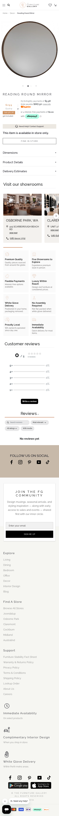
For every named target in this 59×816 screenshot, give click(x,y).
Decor (6, 580)
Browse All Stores (13, 608)
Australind (9, 640)
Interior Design (11, 586)
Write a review (29, 401)
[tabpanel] (29, 432)
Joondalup (9, 613)
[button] (29, 365)
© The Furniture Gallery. (29, 794)
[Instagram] (20, 462)
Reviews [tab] (30, 413)
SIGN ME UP (29, 534)
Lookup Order (11, 683)
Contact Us (29, 800)
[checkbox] (27, 428)
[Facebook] (11, 462)
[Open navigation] (3, 5)
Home (5, 13)
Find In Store (29, 141)
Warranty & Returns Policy (18, 662)
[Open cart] (55, 5)
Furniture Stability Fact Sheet (20, 656)
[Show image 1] (28, 86)
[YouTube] (39, 462)
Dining (7, 565)
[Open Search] (8, 5)
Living (6, 559)
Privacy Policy (11, 667)
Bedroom (8, 570)
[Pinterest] (29, 462)
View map (13, 233)
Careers (7, 694)
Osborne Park (11, 618)
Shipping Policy (12, 678)
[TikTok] (48, 462)
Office (6, 575)
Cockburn (9, 629)
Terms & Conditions (14, 672)
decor (12, 13)
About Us (8, 688)
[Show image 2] (31, 86)
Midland (8, 634)
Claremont (9, 624)
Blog (6, 591)
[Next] (56, 216)
